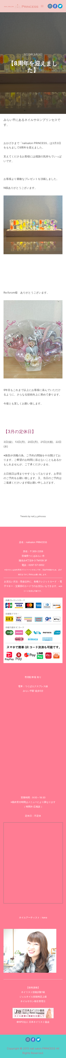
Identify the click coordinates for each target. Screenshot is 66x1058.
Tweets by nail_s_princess (33, 516)
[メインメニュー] (42, 6)
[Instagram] (50, 6)
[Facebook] (55, 6)
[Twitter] (60, 6)
